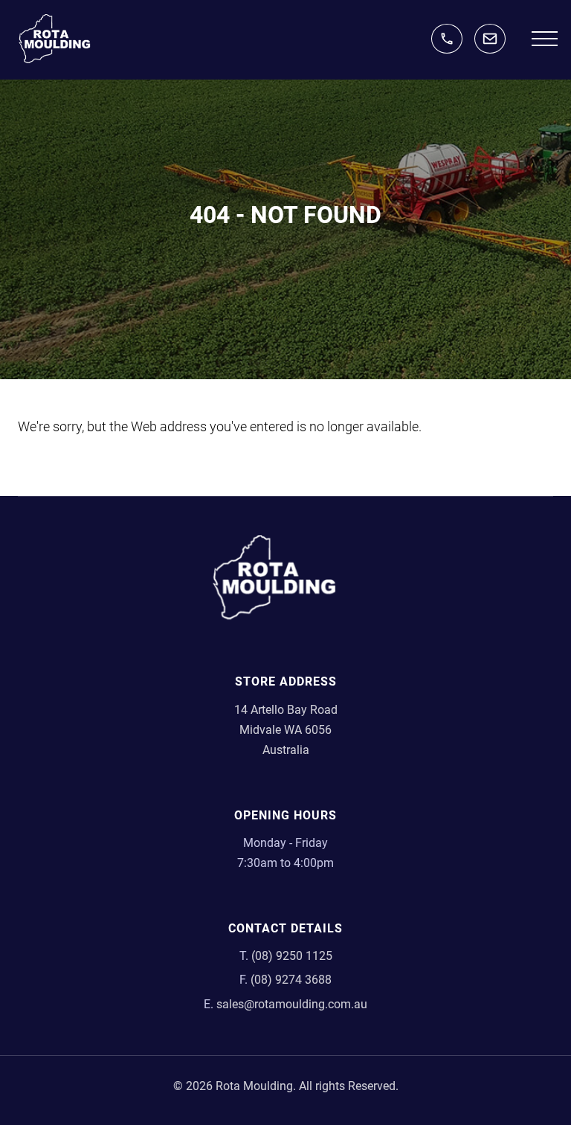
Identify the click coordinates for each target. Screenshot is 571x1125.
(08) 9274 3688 (291, 980)
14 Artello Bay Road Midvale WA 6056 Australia (286, 730)
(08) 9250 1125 (446, 39)
